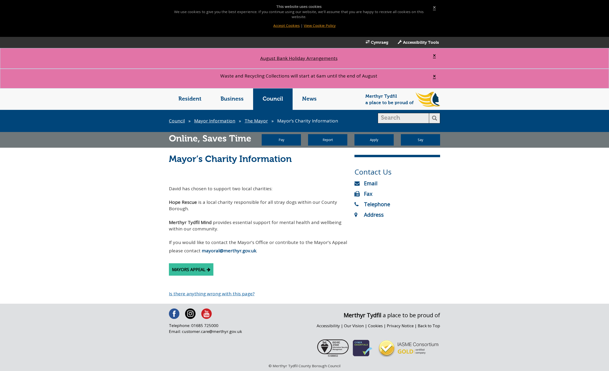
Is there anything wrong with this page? (212, 294)
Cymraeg (379, 43)
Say (420, 139)
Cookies (375, 325)
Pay (281, 139)
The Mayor (256, 121)
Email (371, 183)
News (309, 99)
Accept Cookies (286, 25)
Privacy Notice (400, 325)
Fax (368, 193)
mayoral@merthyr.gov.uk (229, 251)
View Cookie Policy (320, 25)
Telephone (377, 204)
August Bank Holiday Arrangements (299, 58)
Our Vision (354, 325)
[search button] (434, 118)
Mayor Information (214, 121)
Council (273, 99)
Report (328, 139)
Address (374, 214)
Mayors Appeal (189, 269)
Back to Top (429, 325)
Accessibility (328, 325)
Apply (374, 139)
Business (232, 99)
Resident (189, 99)
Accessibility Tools (420, 43)
